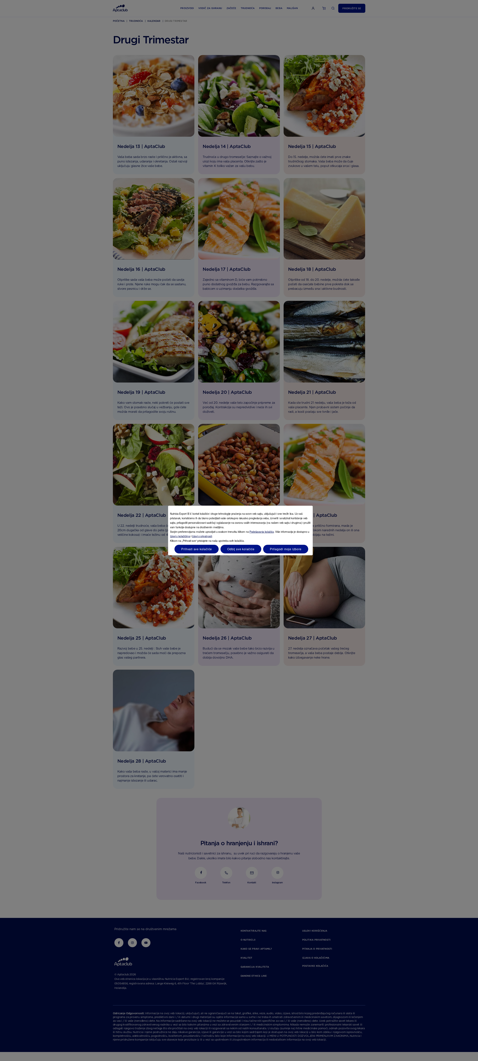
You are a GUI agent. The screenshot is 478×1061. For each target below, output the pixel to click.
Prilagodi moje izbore (285, 549)
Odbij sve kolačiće (240, 549)
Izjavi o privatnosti (202, 536)
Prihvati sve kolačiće (196, 549)
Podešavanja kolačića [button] (261, 532)
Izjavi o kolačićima (180, 536)
